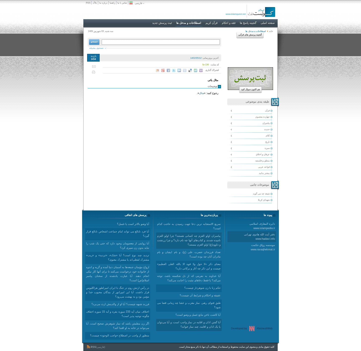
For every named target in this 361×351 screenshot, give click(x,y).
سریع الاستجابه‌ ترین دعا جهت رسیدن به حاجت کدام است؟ (189, 226)
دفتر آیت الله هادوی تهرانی (259, 236)
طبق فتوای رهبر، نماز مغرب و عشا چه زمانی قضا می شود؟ (189, 305)
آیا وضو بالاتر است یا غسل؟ (133, 224)
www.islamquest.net (236, 14)
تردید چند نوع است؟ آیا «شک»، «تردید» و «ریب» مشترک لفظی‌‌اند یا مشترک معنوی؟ (117, 257)
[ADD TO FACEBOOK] (168, 70)
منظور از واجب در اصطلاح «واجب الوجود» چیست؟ (119, 335)
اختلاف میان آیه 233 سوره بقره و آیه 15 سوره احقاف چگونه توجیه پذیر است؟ (117, 314)
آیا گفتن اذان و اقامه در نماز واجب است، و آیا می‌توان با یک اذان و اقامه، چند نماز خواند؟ (189, 324)
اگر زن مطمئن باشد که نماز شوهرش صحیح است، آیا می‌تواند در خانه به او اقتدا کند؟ (117, 325)
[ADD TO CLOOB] (157, 70)
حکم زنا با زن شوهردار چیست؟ (202, 287)
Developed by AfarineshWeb (252, 328)
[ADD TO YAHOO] (201, 70)
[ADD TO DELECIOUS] (190, 70)
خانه (271, 31)
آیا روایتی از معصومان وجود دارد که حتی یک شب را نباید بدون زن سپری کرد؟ (117, 245)
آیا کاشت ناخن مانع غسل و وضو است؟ (198, 314)
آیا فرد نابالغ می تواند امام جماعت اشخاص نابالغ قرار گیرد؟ (117, 233)
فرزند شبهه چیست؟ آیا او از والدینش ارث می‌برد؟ (120, 304)
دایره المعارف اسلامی (262, 226)
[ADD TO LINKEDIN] (179, 70)
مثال (201, 93)
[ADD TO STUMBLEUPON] (195, 70)
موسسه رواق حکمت (263, 247)
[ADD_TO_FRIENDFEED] (184, 70)
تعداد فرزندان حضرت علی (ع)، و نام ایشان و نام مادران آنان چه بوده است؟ (189, 254)
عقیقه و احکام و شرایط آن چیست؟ (200, 295)
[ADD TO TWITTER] (173, 70)
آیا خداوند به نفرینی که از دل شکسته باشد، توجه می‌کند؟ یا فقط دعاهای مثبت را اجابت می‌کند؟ (189, 278)
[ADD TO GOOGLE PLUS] (163, 70)
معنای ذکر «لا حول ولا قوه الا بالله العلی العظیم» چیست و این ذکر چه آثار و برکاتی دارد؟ (189, 266)
